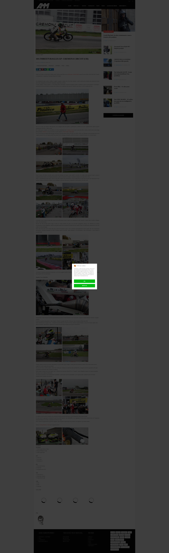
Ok (84, 281)
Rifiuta (84, 285)
